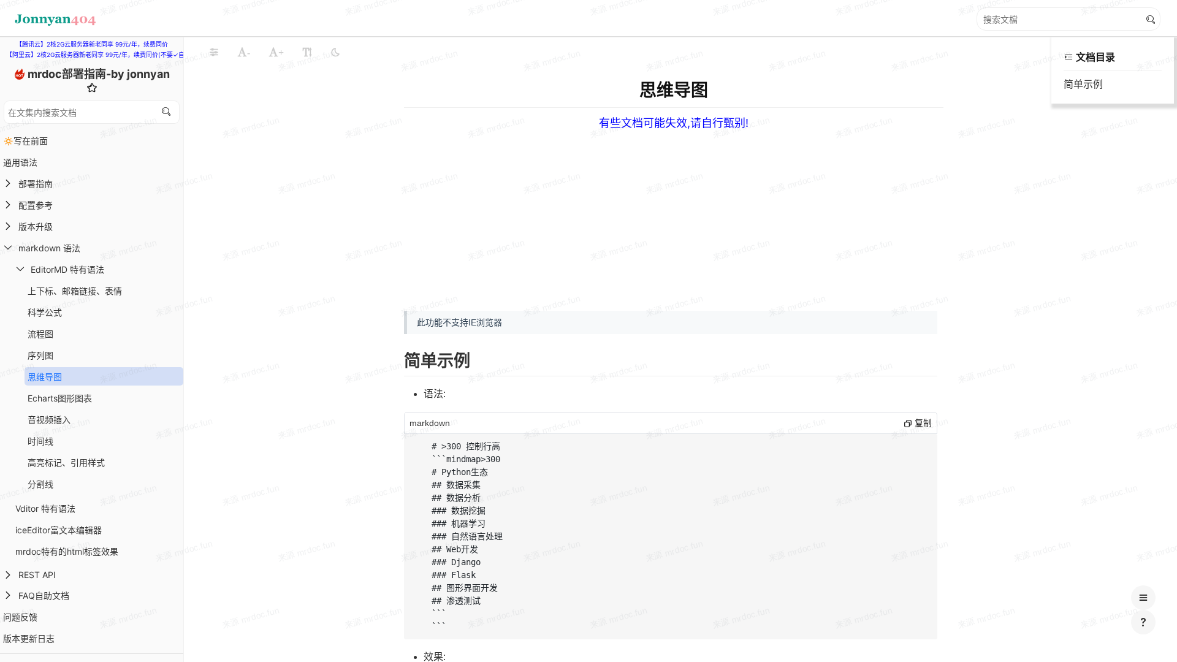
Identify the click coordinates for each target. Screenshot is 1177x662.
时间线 (40, 441)
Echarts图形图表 (60, 398)
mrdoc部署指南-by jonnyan (99, 73)
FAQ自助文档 (43, 595)
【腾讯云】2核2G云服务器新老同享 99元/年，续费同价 (92, 44)
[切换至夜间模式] (335, 52)
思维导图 (45, 376)
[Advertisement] (778, 216)
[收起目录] (1068, 57)
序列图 (40, 355)
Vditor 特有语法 (45, 508)
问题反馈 (20, 617)
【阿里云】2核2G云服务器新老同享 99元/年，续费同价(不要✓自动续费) (105, 54)
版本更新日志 (29, 638)
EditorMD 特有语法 (67, 269)
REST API (37, 574)
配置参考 (35, 205)
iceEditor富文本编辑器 (58, 530)
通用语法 (20, 162)
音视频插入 (49, 419)
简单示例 (1083, 84)
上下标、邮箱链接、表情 (75, 291)
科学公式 (45, 312)
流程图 (40, 334)
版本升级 (35, 226)
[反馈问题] (1143, 622)
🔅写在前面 (25, 140)
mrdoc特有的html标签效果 (66, 551)
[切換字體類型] (307, 52)
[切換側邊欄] (214, 52)
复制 (922, 423)
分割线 (40, 484)
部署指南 (35, 183)
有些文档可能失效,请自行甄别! (673, 122)
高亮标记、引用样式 (66, 462)
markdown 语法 (49, 248)
